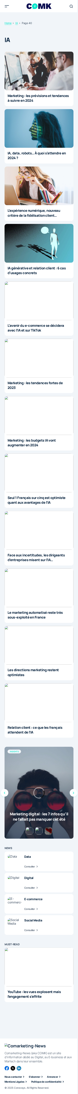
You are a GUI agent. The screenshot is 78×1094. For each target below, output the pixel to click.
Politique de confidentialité (46, 1081)
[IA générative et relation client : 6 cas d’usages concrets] (39, 243)
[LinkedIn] (19, 1068)
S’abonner (34, 1076)
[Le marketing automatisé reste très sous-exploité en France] (39, 588)
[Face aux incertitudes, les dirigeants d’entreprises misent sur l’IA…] (39, 530)
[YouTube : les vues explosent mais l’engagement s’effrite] (39, 967)
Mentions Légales (14, 1081)
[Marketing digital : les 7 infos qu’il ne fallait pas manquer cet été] (39, 793)
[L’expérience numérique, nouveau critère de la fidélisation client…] (39, 186)
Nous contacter (13, 1076)
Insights (14, 751)
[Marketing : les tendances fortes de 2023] (39, 358)
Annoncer (52, 1076)
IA (16, 23)
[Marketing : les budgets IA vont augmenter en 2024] (39, 415)
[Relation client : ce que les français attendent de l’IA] (39, 702)
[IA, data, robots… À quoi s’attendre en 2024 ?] (39, 128)
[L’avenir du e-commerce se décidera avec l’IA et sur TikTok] (39, 300)
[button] (6, 6)
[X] (13, 1068)
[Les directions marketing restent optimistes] (39, 645)
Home (8, 23)
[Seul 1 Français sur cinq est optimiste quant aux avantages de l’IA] (39, 473)
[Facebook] (7, 1068)
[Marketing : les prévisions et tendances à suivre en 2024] (39, 71)
